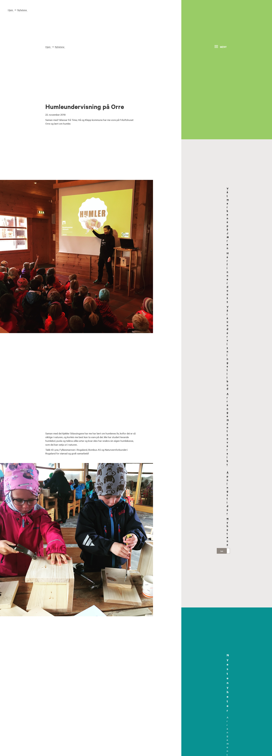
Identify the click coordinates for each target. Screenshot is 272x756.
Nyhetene (228, 531)
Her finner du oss (228, 277)
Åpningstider (228, 493)
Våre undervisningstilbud (227, 347)
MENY (223, 46)
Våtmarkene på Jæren (228, 218)
